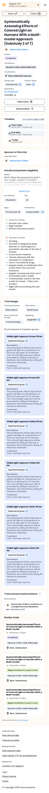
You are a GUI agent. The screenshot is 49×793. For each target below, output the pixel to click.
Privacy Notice (9, 776)
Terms (5, 781)
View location (23, 108)
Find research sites (11, 750)
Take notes (23, 101)
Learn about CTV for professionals (19, 755)
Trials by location (10, 740)
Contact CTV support (13, 766)
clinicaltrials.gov (22, 720)
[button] (20, 67)
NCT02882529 (11, 92)
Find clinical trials (10, 735)
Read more (24, 191)
